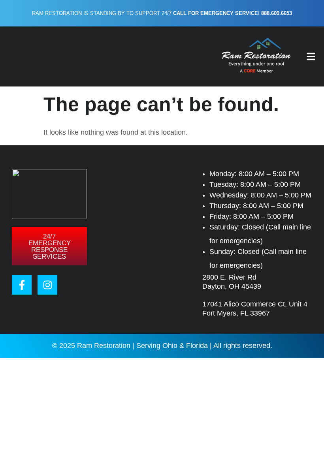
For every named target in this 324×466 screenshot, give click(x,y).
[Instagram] (47, 285)
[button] (311, 56)
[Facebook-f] (22, 285)
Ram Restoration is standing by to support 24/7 (162, 13)
